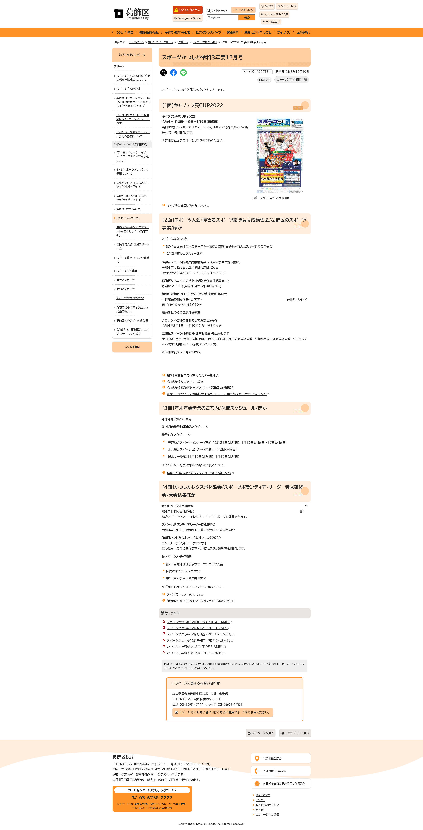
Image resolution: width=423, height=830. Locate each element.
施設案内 (232, 32)
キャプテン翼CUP (186, 205)
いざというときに (189, 9)
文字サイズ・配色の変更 (276, 14)
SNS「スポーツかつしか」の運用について (132, 171)
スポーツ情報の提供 (128, 88)
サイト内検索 (219, 10)
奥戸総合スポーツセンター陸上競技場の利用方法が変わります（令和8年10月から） (133, 102)
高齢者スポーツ (125, 289)
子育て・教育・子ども (177, 32)
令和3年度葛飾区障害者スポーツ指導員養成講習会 (200, 387)
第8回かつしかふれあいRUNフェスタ (199, 600)
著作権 (260, 810)
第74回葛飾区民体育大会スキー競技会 (193, 375)
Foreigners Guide (189, 18)
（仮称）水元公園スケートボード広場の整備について (133, 134)
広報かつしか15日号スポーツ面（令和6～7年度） (132, 185)
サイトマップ (263, 795)
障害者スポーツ (125, 280)
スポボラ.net (183, 594)
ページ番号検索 (244, 9)
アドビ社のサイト (271, 663)
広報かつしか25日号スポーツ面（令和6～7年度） (132, 198)
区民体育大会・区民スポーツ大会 (132, 246)
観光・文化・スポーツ (208, 32)
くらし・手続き (124, 32)
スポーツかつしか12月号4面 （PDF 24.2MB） (198, 640)
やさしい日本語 (289, 6)
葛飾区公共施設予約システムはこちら (199, 473)
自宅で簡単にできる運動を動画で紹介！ (132, 309)
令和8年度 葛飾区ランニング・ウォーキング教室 (132, 331)
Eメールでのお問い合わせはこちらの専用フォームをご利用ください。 (225, 712)
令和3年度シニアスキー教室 (185, 381)
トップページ (136, 42)
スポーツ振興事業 (126, 270)
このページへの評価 (267, 814)
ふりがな (269, 6)
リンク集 (260, 800)
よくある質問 (132, 346)
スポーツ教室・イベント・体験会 (132, 259)
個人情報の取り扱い (267, 805)
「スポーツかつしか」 (205, 42)
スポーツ (183, 42)
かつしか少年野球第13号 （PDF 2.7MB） (195, 652)
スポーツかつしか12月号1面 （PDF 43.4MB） (198, 622)
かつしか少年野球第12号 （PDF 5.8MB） (195, 646)
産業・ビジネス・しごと (257, 32)
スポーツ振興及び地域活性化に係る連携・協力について (133, 77)
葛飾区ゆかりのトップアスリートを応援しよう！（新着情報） (132, 231)
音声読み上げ (273, 22)
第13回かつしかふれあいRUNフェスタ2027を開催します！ (132, 156)
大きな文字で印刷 (289, 79)
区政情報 (302, 32)
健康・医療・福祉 (149, 32)
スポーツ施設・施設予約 (130, 298)
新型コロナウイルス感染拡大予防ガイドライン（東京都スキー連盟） (217, 394)
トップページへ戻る (297, 733)
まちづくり (283, 32)
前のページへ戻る (263, 733)
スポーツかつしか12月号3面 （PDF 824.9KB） (199, 634)
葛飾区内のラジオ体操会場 (132, 320)
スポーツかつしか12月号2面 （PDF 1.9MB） (197, 628)
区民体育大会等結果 (128, 209)
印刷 (262, 80)
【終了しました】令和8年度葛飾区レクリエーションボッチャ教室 (133, 119)
